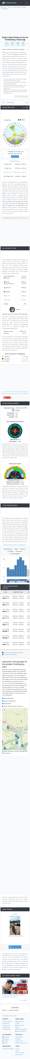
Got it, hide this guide (22, 96)
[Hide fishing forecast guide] (27, 50)
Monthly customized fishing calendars (13, 652)
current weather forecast (9, 199)
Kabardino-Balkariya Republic (20, 7)
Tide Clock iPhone (21, 1031)
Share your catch (15, 947)
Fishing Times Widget (8, 1048)
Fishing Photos (6, 1027)
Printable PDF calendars (10, 654)
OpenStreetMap (19, 749)
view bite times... (6, 76)
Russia (9, 7)
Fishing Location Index (21, 1043)
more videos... (24, 1000)
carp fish (15, 914)
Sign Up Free (15, 156)
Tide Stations (5, 1023)
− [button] (4, 713)
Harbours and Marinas (10, 701)
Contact (17, 1048)
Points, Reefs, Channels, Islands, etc (13, 706)
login (7, 1010)
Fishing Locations (7, 1021)
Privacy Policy (19, 1054)
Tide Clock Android (22, 1029)
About (16, 1050)
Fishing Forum (6, 1025)
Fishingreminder (11, 3)
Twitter (5, 1043)
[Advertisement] (15, 22)
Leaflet (13, 749)
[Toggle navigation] (26, 2)
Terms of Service (19, 1052)
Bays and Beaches (9, 698)
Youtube (6, 1041)
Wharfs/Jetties (7, 703)
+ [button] (4, 710)
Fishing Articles (6, 1029)
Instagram (6, 1039)
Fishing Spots (3, 7)
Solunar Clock (19, 1041)
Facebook (6, 1037)
